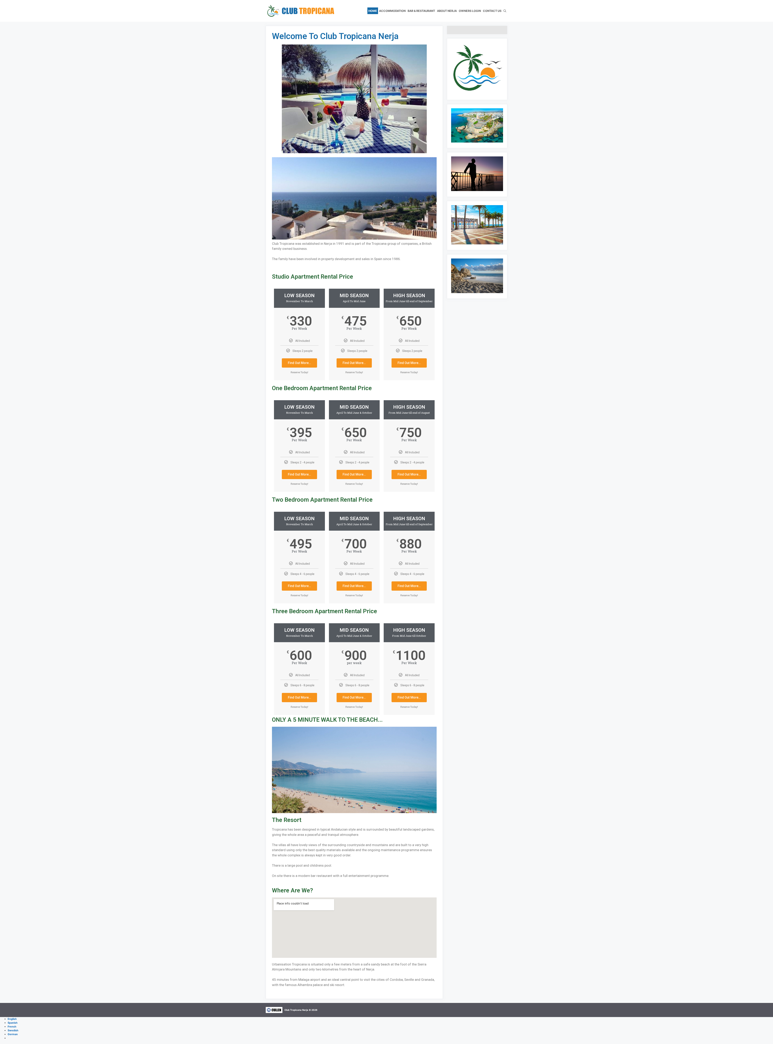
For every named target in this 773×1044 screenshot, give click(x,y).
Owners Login (470, 10)
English (12, 1018)
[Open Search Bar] (504, 10)
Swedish (13, 1030)
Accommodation (392, 10)
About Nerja (447, 10)
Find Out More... (299, 363)
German (13, 1034)
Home (372, 10)
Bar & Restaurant (421, 10)
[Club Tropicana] (300, 11)
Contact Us (492, 10)
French (12, 1026)
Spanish (13, 1022)
